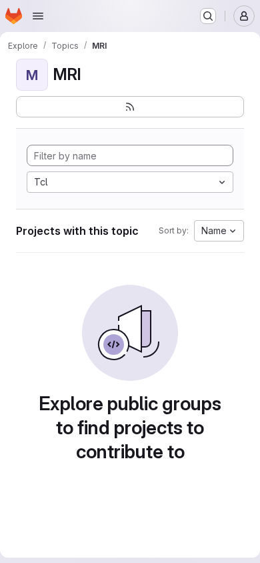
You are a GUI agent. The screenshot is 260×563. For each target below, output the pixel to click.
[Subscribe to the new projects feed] (130, 106)
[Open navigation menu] (38, 16)
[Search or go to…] (208, 16)
